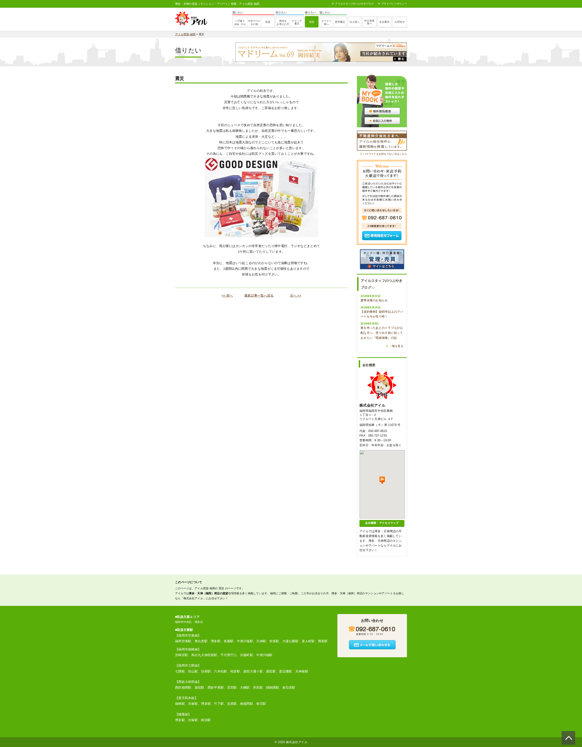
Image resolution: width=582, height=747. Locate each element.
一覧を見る (396, 346)
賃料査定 (340, 21)
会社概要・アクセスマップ (382, 523)
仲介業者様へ (369, 22)
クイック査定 (297, 22)
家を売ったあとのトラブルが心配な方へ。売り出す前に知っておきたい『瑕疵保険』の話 (382, 333)
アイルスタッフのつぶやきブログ (354, 3)
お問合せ (399, 21)
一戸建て (240, 22)
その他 (254, 22)
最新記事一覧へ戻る (259, 295)
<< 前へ (227, 295)
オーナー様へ (326, 22)
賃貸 (311, 21)
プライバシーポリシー (394, 3)
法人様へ (354, 21)
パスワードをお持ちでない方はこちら (385, 153)
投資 (268, 21)
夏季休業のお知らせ (374, 300)
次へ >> (295, 295)
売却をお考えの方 (283, 22)
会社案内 (384, 21)
